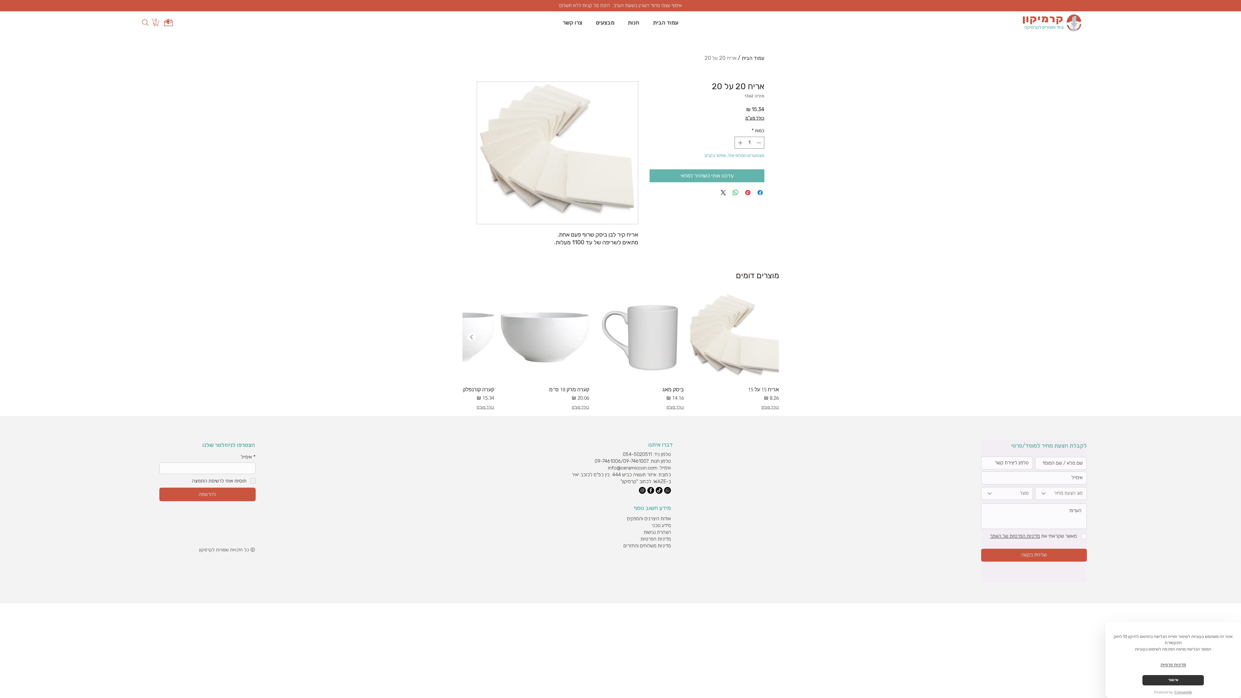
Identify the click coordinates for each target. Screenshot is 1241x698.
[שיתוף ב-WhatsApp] (735, 192)
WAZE (659, 481)
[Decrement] (759, 142)
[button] (156, 22)
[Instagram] (642, 490)
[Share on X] (723, 192)
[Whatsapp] (667, 490)
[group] (620, 351)
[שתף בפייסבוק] (760, 192)
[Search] (145, 22)
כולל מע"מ (754, 118)
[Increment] (740, 142)
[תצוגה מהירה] (734, 337)
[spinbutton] (749, 142)
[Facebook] (650, 490)
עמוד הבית (753, 58)
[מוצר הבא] (471, 337)
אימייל (248, 457)
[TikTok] (659, 490)
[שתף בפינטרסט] (748, 192)
